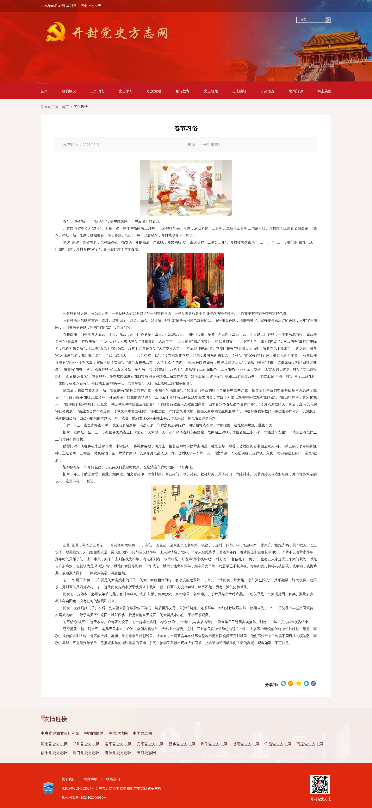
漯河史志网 (146, 753)
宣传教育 (182, 91)
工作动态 (97, 91)
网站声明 (91, 779)
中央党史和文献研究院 (60, 733)
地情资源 (296, 91)
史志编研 (239, 91)
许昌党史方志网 (278, 744)
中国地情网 (118, 733)
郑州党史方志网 (86, 744)
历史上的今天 (90, 6)
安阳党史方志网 (150, 744)
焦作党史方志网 (214, 744)
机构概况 (69, 91)
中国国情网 (94, 733)
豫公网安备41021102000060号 (84, 797)
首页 (44, 91)
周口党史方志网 (86, 753)
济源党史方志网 (118, 753)
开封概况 (268, 91)
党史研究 (211, 91)
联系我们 (113, 779)
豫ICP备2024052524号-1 (79, 788)
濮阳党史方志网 (246, 744)
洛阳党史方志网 (118, 744)
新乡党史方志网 (182, 744)
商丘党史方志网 (310, 744)
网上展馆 (324, 91)
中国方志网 (142, 733)
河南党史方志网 (54, 744)
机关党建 (154, 91)
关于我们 (68, 779)
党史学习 (126, 91)
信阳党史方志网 (54, 753)
